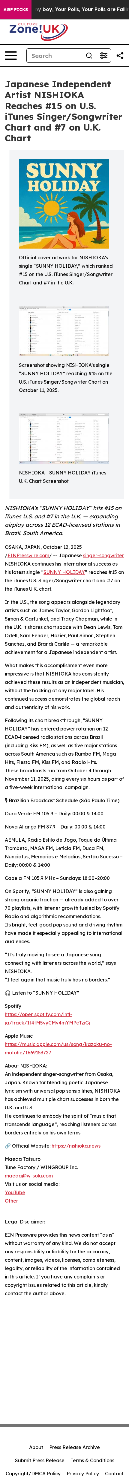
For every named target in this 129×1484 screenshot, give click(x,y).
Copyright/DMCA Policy (33, 1474)
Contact (114, 1474)
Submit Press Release (39, 1460)
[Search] (89, 55)
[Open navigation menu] (11, 56)
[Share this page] (120, 56)
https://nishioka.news (76, 1146)
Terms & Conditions (92, 1460)
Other (11, 1201)
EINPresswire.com (28, 555)
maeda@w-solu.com (29, 1176)
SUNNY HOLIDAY (64, 572)
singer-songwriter (103, 555)
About (36, 1447)
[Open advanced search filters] (103, 55)
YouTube (15, 1192)
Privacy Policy (83, 1474)
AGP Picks (16, 9)
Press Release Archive (74, 1447)
